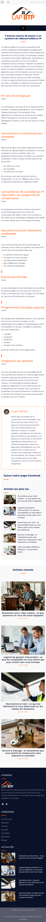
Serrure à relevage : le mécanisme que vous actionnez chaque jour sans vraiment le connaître (23, 753)
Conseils (4, 830)
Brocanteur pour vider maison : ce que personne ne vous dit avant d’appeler (30, 498)
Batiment (5, 823)
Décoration (5, 837)
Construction (6, 819)
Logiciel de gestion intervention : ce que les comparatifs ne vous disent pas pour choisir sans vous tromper (30, 513)
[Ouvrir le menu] (23, 28)
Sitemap (31, 916)
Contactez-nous (40, 2)
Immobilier (5, 833)
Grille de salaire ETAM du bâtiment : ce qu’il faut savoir (28, 549)
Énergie (4, 840)
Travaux (4, 826)
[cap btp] (23, 15)
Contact (8, 916)
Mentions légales (19, 916)
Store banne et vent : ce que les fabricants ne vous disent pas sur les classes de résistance (23, 706)
